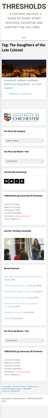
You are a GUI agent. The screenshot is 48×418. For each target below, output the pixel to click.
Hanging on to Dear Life (13, 312)
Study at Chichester (11, 391)
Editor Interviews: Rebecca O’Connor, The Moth (23, 277)
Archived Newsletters (12, 389)
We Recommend (32, 80)
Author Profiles (10, 80)
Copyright (6, 386)
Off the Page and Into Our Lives (17, 286)
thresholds (13, 94)
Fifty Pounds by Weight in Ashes (17, 292)
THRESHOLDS (24, 6)
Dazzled (7, 318)
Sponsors (27, 389)
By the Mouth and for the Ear (16, 298)
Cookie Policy (33, 386)
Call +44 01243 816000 (22, 216)
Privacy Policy (19, 386)
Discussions (21, 80)
